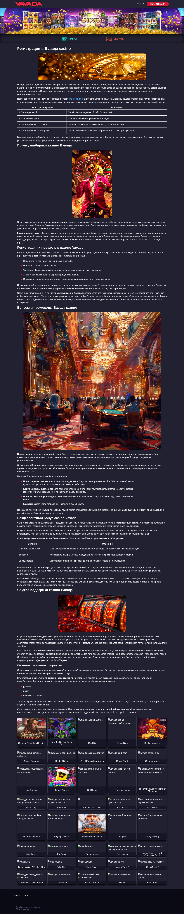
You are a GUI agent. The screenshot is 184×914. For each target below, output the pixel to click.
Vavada (18, 895)
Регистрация (157, 4)
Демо (31, 733)
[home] (28, 3)
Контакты (29, 895)
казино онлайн (76, 99)
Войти (140, 4)
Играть (32, 722)
